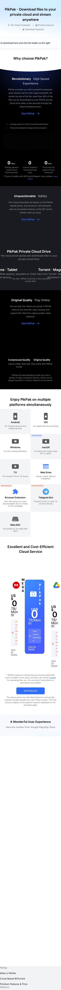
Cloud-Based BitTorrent (12, 978)
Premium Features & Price (13, 984)
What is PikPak (8, 973)
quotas (53, 677)
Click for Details (14, 652)
